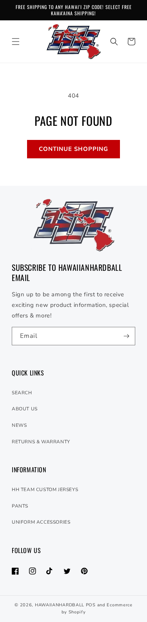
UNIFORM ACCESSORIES (41, 522)
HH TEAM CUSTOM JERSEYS (45, 489)
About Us (25, 409)
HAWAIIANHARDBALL (59, 605)
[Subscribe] (126, 336)
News (19, 425)
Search (22, 393)
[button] (15, 41)
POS (91, 605)
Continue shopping (73, 149)
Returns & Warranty (41, 442)
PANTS (20, 506)
